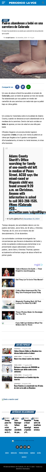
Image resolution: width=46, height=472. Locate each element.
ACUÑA (39, 453)
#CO (11, 208)
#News (13, 205)
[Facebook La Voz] (17, 447)
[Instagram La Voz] (25, 447)
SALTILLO (24, 457)
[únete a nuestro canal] (23, 404)
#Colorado (25, 205)
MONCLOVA (14, 453)
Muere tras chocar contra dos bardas (26, 359)
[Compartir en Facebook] (17, 87)
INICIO (7, 453)
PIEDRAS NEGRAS (23, 453)
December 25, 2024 (31, 219)
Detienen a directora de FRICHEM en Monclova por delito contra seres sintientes (26, 369)
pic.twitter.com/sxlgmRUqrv (27, 212)
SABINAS (32, 453)
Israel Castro (10, 37)
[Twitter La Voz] (21, 447)
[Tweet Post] (23, 87)
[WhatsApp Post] (28, 87)
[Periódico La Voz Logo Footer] (23, 440)
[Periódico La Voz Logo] (23, 4)
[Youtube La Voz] (28, 447)
